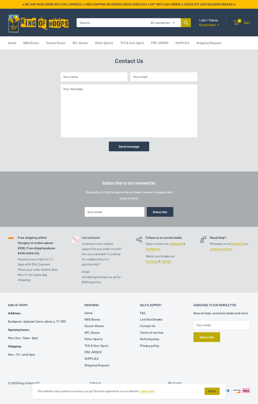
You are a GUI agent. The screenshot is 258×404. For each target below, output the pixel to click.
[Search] (186, 22)
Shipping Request (209, 43)
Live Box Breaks (151, 319)
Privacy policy (149, 345)
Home (12, 43)
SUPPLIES (182, 43)
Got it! (212, 391)
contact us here (221, 249)
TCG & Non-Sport (132, 43)
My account (207, 25)
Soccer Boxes (56, 43)
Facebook (176, 243)
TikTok (166, 261)
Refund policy (149, 339)
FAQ (142, 313)
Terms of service (151, 332)
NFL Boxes (80, 43)
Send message (129, 146)
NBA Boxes (31, 43)
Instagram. (153, 249)
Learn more (147, 391)
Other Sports (104, 43)
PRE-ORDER (159, 43)
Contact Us (147, 326)
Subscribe (160, 212)
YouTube (152, 261)
